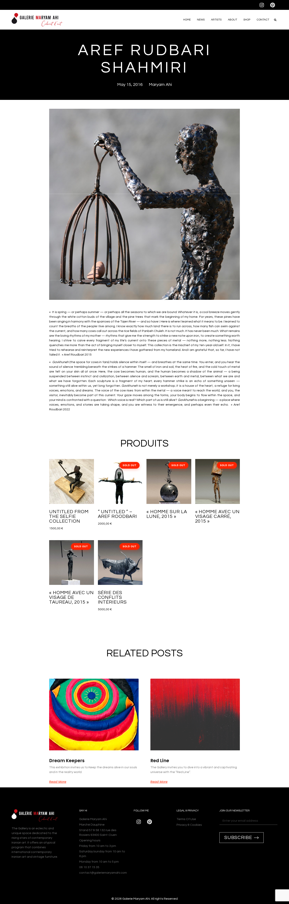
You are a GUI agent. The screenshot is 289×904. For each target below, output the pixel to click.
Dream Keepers (67, 761)
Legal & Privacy (188, 810)
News (201, 19)
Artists (216, 19)
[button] (275, 20)
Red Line (159, 761)
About (232, 19)
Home (187, 19)
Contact (263, 19)
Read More (57, 781)
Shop (246, 19)
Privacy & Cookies (189, 824)
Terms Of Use (186, 819)
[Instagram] (262, 5)
